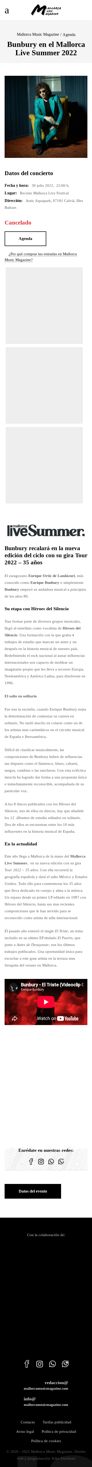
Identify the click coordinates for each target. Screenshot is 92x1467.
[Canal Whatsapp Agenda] (60, 1165)
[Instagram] (41, 1165)
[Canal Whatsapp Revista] (51, 1165)
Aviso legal (25, 1431)
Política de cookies (46, 1441)
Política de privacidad (59, 1431)
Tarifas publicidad (57, 1422)
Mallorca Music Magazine (38, 34)
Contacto (28, 1422)
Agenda (69, 34)
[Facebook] (31, 1165)
